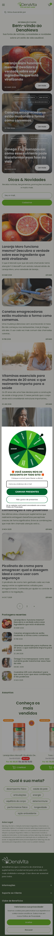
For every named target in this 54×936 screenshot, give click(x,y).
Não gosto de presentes (27, 499)
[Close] (49, 430)
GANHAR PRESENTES (27, 492)
